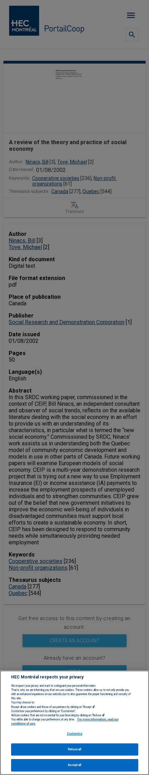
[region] (74, 722)
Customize (74, 733)
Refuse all (74, 749)
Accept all (74, 765)
